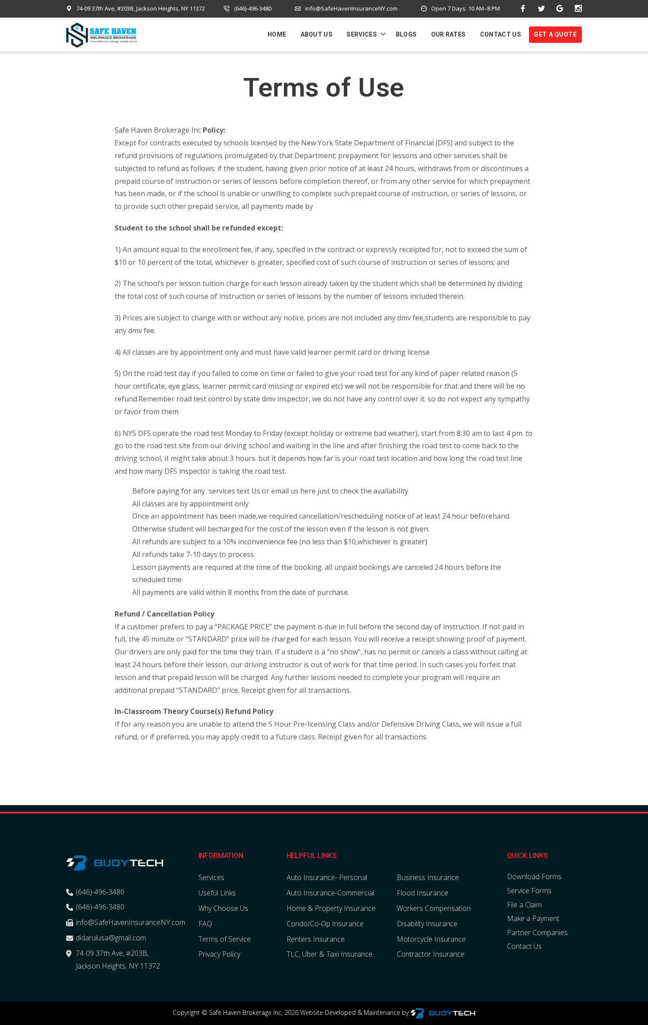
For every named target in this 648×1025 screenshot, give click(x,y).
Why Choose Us (223, 908)
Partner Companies (537, 932)
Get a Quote (555, 34)
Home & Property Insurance (331, 908)
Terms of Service (224, 939)
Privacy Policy (219, 954)
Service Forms (529, 890)
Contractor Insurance (431, 954)
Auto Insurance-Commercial (330, 893)
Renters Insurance (316, 939)
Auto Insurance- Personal (327, 877)
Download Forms (534, 876)
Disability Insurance (427, 923)
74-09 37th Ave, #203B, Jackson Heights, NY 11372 (140, 8)
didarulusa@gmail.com (111, 938)
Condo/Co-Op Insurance (325, 923)
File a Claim (524, 905)
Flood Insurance (422, 893)
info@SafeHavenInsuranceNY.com (351, 8)
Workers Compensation (434, 908)
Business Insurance (428, 877)
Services (211, 877)
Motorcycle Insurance (431, 939)
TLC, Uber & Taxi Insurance (329, 954)
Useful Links (217, 893)
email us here (292, 491)
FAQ (205, 923)
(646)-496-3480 (253, 8)
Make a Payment (533, 918)
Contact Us (524, 946)
